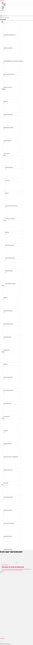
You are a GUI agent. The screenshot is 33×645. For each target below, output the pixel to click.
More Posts (2, 571)
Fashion (4, 5)
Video (2, 484)
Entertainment (4, 3)
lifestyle (3, 7)
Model (4, 4)
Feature (3, 6)
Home (2, 21)
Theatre (3, 8)
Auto (2, 2)
